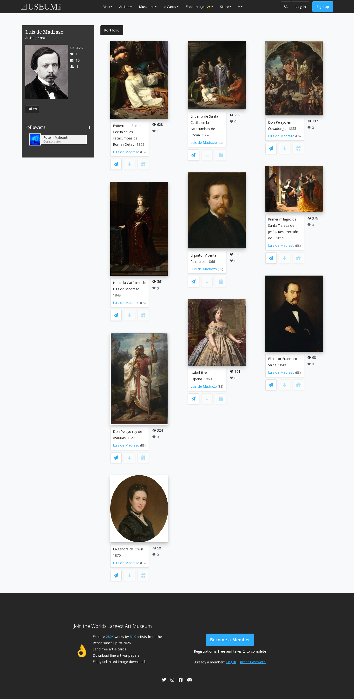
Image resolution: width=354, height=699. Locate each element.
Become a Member (230, 639)
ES (143, 152)
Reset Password (253, 662)
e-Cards (170, 6)
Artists (124, 6)
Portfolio (111, 30)
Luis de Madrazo (126, 152)
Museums (146, 6)
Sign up (322, 6)
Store (224, 6)
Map (106, 6)
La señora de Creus (128, 549)
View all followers (58, 128)
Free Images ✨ (198, 6)
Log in (300, 6)
